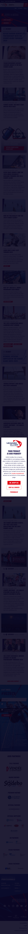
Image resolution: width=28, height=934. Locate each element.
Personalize (14, 492)
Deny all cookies (14, 487)
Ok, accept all (14, 483)
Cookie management (17, 473)
